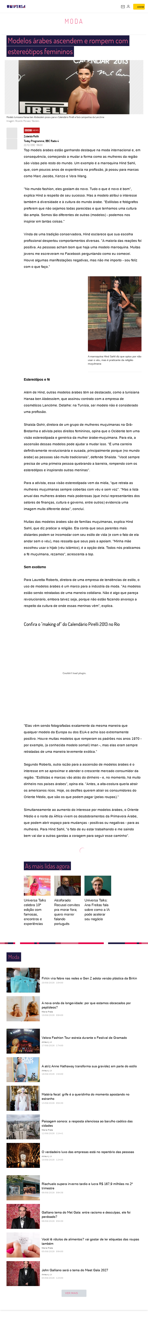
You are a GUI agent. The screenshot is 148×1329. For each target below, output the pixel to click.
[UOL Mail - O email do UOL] (123, 7)
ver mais (71, 1293)
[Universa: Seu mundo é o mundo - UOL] (16, 6)
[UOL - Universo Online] (27, 6)
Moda (74, 21)
